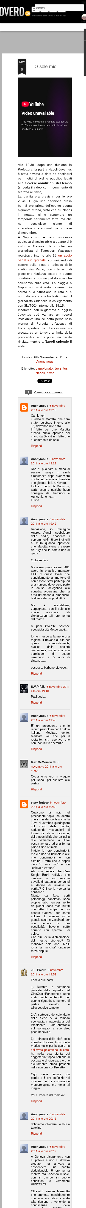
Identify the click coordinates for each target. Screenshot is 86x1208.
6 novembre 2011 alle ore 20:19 (48, 1148)
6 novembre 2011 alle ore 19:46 (48, 717)
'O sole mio (44, 66)
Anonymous (44, 361)
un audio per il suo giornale (45, 257)
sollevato (37, 1049)
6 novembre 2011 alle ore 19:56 (46, 766)
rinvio (50, 373)
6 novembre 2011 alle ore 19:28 (48, 461)
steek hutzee (40, 802)
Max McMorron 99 (43, 762)
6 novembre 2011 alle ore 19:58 (48, 804)
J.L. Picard (38, 970)
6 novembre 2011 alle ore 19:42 (48, 521)
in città (64, 1049)
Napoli (40, 373)
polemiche (51, 1049)
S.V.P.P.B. (38, 686)
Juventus (61, 368)
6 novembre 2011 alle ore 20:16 (48, 1116)
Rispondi (36, 445)
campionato (44, 368)
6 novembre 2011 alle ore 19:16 (48, 407)
